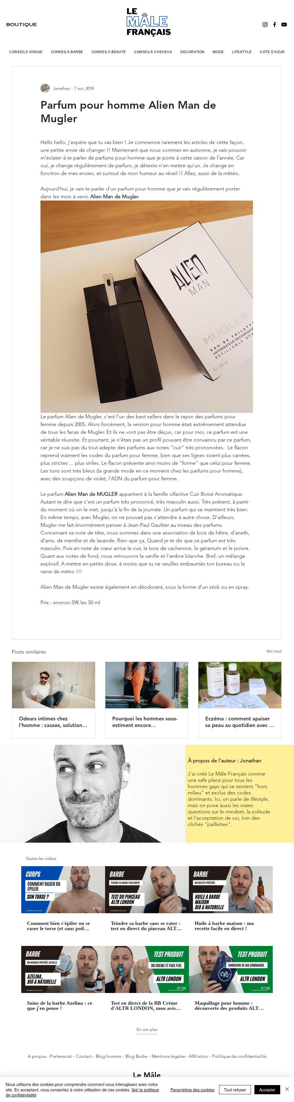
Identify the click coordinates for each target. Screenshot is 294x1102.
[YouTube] (284, 24)
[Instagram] (265, 24)
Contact (84, 1056)
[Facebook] (274, 24)
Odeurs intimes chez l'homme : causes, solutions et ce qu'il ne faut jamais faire (51, 721)
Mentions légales (168, 1056)
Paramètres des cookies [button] (192, 1090)
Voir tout (274, 651)
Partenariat (61, 1056)
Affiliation (198, 1056)
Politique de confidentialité (239, 1056)
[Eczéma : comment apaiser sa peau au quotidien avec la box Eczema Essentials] (239, 685)
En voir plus (147, 1029)
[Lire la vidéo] (63, 889)
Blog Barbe (136, 1056)
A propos (37, 1056)
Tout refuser (235, 1090)
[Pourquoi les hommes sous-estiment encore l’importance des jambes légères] (146, 685)
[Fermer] (287, 1089)
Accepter (267, 1090)
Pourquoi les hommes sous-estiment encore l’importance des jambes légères (145, 721)
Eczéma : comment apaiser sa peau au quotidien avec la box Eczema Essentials (239, 721)
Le (138, 1075)
